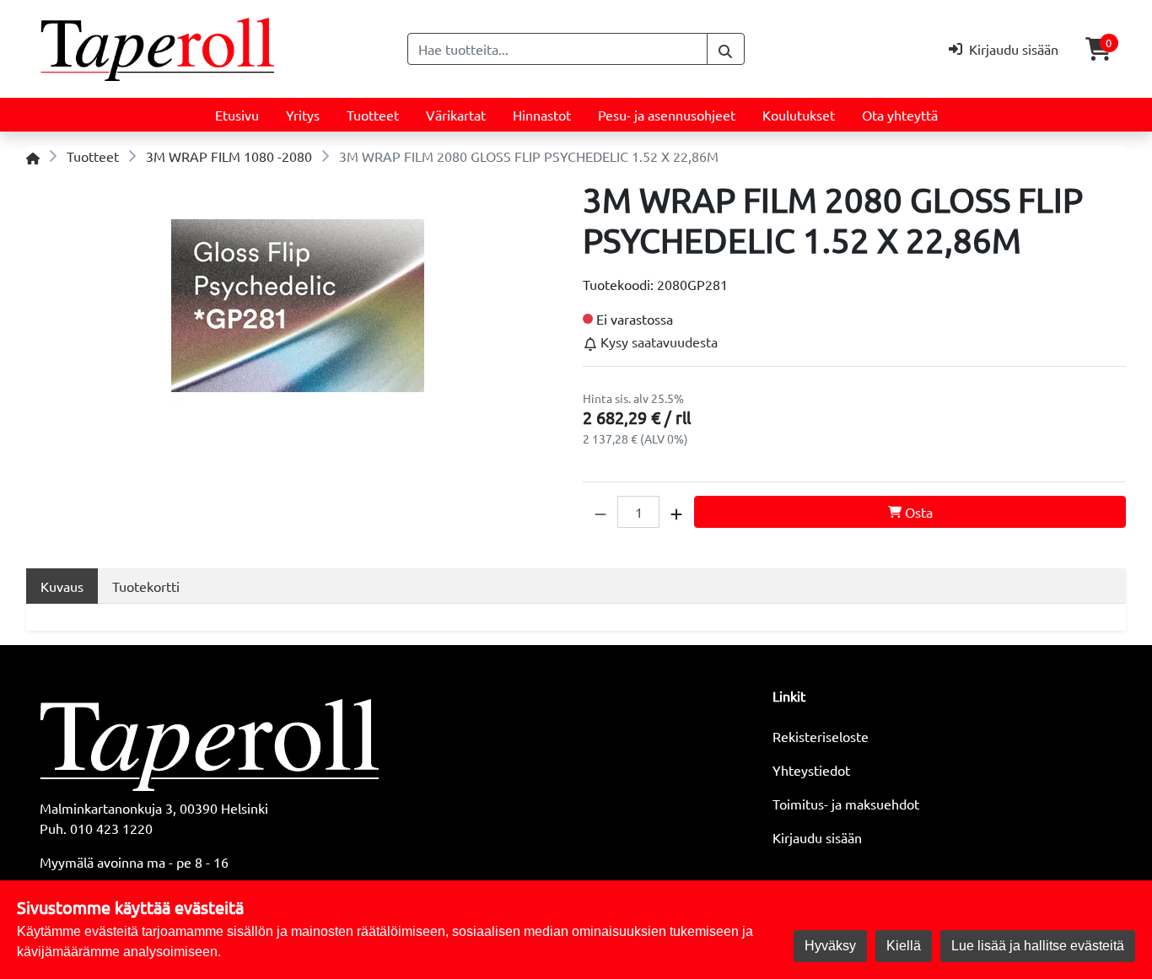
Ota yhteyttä (900, 114)
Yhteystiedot (811, 769)
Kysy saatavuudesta (657, 341)
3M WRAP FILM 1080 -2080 (229, 156)
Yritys (303, 114)
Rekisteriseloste (820, 736)
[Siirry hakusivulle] (726, 49)
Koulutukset (798, 114)
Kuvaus (61, 586)
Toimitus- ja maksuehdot (845, 803)
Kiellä (903, 946)
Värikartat (456, 114)
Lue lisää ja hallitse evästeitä (1037, 946)
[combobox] (557, 49)
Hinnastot (542, 114)
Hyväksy (830, 946)
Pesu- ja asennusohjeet (666, 114)
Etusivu (237, 114)
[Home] (33, 156)
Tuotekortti (146, 586)
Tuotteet (373, 114)
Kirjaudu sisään (817, 837)
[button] (600, 512)
